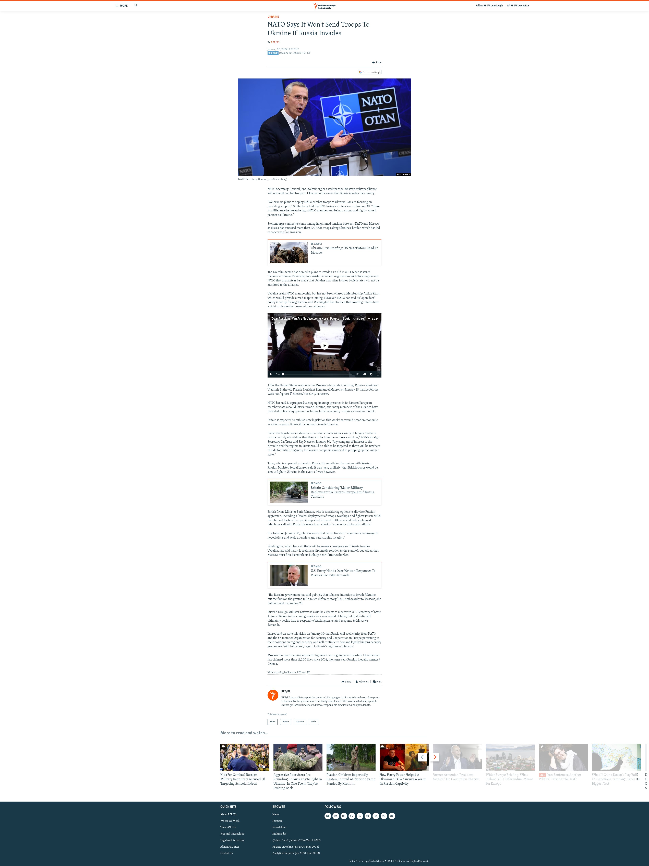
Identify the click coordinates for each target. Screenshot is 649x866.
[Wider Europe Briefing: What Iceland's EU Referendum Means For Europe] (510, 757)
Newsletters (279, 827)
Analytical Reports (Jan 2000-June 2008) (296, 853)
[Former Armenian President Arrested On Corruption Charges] (457, 757)
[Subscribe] (392, 816)
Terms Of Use (228, 827)
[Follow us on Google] (351, 816)
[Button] (376, 62)
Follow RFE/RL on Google (489, 5)
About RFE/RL (228, 814)
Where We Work (229, 821)
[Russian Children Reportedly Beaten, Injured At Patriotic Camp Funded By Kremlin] (351, 757)
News (275, 814)
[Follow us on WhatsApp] (384, 816)
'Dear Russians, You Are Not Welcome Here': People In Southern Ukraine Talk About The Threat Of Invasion (342, 319)
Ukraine (273, 16)
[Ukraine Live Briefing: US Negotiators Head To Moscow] (289, 252)
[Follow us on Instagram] (344, 816)
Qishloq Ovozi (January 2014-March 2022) (296, 840)
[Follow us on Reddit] (335, 816)
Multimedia (279, 834)
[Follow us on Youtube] (327, 816)
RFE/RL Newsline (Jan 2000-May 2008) (295, 846)
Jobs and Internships (232, 834)
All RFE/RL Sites (229, 846)
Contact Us (226, 853)
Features (277, 821)
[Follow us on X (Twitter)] (360, 816)
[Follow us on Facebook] (368, 816)
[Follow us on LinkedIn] (375, 816)
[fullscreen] (378, 374)
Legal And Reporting (232, 840)
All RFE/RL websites (518, 5)
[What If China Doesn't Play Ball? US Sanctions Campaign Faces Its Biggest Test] (616, 757)
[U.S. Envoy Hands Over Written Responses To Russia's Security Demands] (289, 575)
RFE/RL (275, 42)
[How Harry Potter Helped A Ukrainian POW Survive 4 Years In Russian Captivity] (404, 757)
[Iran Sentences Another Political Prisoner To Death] (563, 757)
